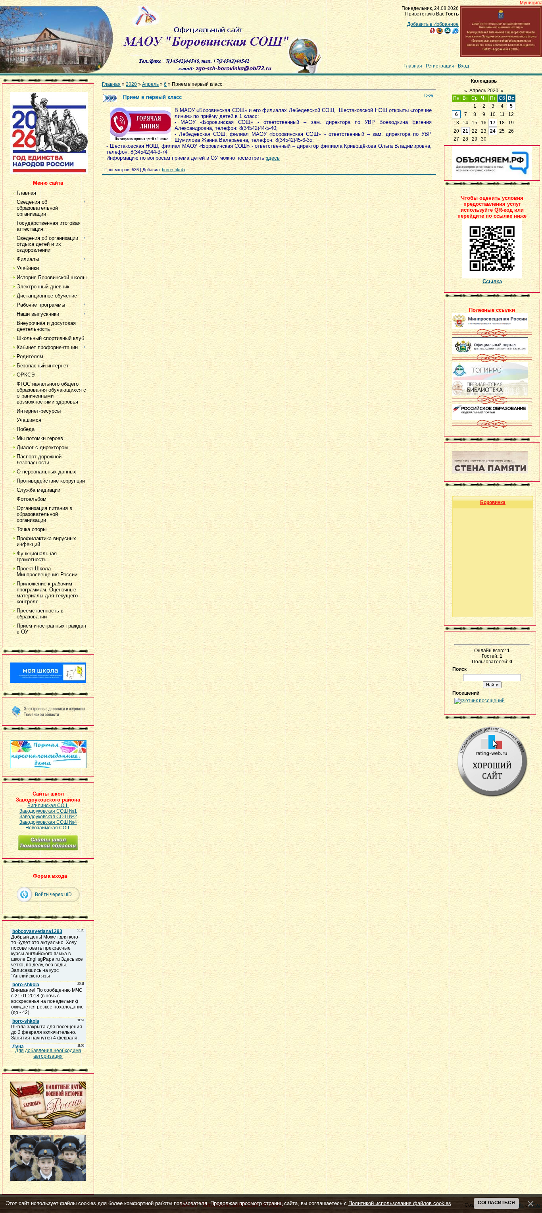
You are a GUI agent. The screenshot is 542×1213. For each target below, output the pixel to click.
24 (493, 131)
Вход (463, 66)
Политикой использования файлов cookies (399, 1203)
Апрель (150, 84)
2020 (131, 84)
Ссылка (492, 281)
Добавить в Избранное (433, 24)
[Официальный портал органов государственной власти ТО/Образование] (490, 352)
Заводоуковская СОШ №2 (48, 816)
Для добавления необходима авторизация (48, 1053)
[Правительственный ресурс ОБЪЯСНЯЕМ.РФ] (492, 179)
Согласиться (496, 1202)
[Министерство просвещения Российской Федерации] (490, 327)
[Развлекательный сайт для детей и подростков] (48, 766)
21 (465, 131)
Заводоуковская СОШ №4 (48, 822)
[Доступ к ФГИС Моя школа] (48, 681)
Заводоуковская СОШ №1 (48, 811)
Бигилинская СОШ (48, 805)
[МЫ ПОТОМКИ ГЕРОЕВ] (48, 1179)
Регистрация (440, 66)
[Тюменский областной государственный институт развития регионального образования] (490, 378)
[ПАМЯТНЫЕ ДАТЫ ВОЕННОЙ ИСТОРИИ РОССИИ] (48, 1128)
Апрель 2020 (483, 90)
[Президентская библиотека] (490, 394)
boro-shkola (173, 169)
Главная (413, 66)
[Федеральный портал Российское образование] (490, 418)
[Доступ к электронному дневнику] (48, 716)
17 (493, 123)
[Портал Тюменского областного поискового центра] (490, 472)
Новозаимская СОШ (48, 828)
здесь (273, 158)
